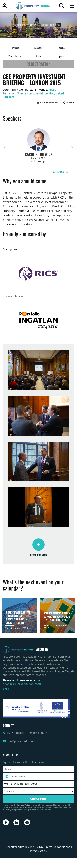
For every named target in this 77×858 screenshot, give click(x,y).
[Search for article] (61, 6)
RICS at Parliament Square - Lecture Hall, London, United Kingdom (33, 93)
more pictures (38, 554)
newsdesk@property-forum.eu (22, 684)
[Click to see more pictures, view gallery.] (38, 544)
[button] (47, 103)
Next (71, 147)
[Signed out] (4, 7)
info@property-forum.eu (22, 741)
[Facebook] (6, 822)
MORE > (6, 689)
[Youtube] (27, 822)
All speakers (60, 172)
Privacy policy (38, 850)
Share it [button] (69, 103)
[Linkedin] (16, 822)
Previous (5, 147)
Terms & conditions (58, 847)
